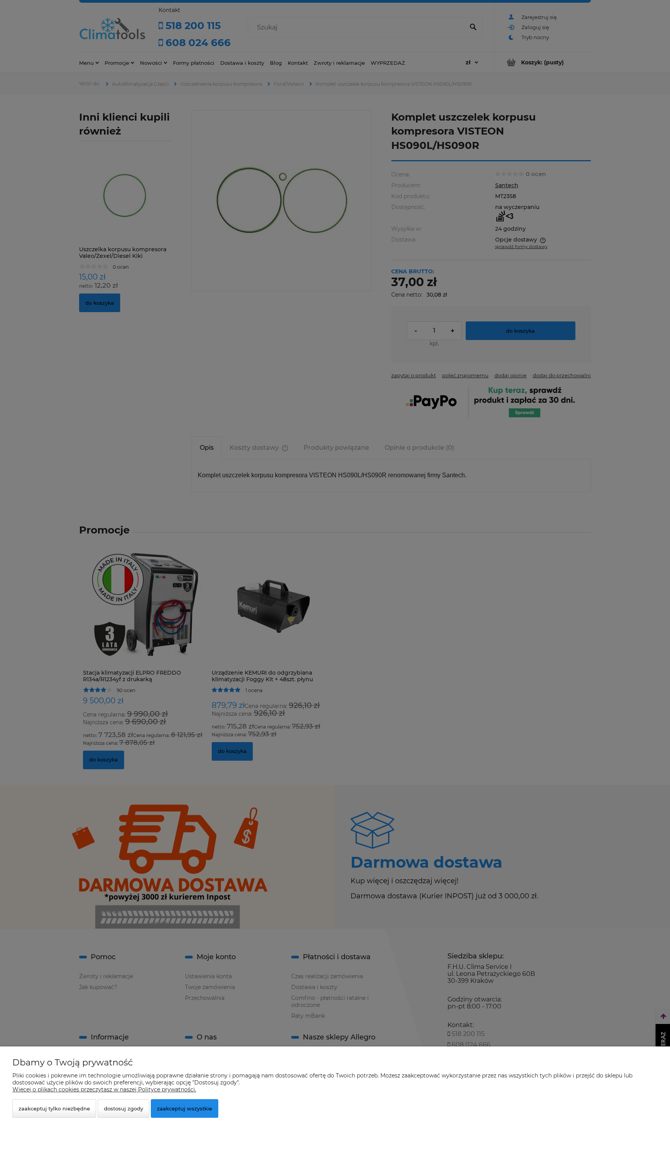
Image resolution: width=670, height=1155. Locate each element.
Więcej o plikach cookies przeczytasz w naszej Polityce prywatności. (104, 1089)
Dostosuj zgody (123, 1108)
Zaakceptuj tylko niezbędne (54, 1108)
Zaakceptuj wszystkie (184, 1108)
